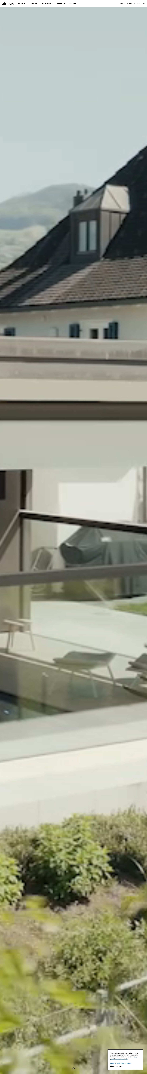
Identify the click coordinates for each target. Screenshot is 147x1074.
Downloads (121, 3)
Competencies (46, 3)
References (61, 3)
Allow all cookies (116, 1066)
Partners (129, 3)
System (34, 3)
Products (21, 3)
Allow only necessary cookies (120, 1063)
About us (73, 3)
